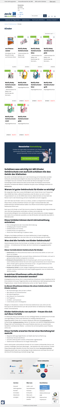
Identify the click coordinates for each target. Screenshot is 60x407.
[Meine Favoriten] (52, 16)
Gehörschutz (12, 24)
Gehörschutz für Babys (11, 237)
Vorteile (28, 399)
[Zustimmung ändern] (3, 402)
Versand (15, 386)
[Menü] (58, 392)
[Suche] (45, 15)
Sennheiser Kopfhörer (46, 348)
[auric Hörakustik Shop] (10, 14)
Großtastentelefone (18, 322)
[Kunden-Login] (49, 16)
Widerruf (42, 390)
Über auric (52, 1)
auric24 (43, 245)
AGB (41, 395)
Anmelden (16, 392)
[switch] (55, 401)
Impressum (43, 399)
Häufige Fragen (30, 397)
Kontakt (15, 390)
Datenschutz (43, 397)
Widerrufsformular (45, 393)
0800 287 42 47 (21, 14)
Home (6, 24)
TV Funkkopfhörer (45, 320)
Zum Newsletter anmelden (30, 158)
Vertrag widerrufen (45, 387)
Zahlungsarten (17, 388)
